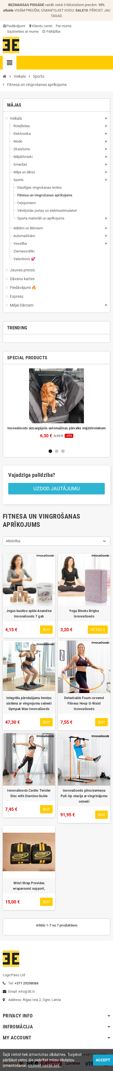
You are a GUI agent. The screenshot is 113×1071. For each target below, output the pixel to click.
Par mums (64, 26)
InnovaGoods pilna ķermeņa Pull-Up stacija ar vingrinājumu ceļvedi (84, 796)
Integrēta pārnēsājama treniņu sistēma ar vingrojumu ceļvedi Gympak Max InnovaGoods (29, 703)
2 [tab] (56, 451)
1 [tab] (50, 451)
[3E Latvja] (11, 45)
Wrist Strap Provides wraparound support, (29, 886)
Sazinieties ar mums (22, 31)
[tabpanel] (56, 403)
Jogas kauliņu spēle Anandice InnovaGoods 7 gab (29, 613)
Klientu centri (42, 26)
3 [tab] (63, 451)
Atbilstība (13, 541)
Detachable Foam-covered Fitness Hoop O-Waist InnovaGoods (84, 703)
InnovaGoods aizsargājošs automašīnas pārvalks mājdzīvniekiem (56, 428)
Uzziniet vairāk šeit (44, 1065)
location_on (31, 26)
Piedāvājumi (15, 26)
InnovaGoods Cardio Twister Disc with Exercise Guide (28, 793)
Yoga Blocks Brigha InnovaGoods (84, 613)
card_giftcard (5, 26)
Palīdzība (51, 31)
